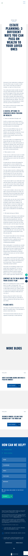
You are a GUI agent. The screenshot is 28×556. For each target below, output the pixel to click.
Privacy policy (19, 542)
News (25, 372)
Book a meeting (8, 453)
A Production (14, 554)
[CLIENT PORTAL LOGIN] (26, 281)
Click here (19, 515)
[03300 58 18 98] (26, 275)
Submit (5, 496)
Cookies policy (8, 542)
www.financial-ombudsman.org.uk (15, 521)
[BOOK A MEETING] (26, 278)
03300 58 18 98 (8, 449)
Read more (12, 385)
